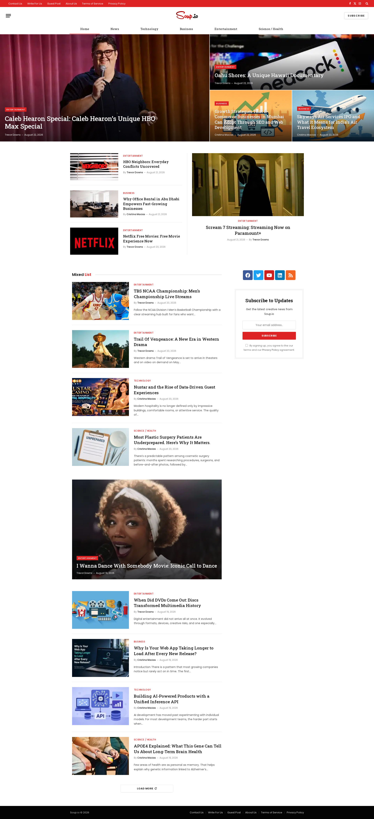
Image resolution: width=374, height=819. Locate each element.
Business (186, 29)
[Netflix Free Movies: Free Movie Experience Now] (94, 241)
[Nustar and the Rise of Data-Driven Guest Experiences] (100, 397)
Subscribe (356, 16)
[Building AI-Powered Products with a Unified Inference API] (100, 706)
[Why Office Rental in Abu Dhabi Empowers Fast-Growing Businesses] (94, 203)
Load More (145, 788)
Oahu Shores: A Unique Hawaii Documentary (269, 75)
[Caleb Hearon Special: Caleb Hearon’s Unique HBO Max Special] (104, 87)
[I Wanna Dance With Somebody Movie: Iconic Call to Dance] (147, 529)
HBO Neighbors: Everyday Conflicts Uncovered (146, 164)
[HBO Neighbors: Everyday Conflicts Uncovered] (94, 166)
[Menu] (8, 15)
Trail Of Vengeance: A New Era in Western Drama (176, 341)
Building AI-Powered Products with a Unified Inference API (171, 698)
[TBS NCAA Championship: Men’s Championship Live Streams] (100, 301)
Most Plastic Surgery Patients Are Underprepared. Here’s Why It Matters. (172, 439)
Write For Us (34, 3)
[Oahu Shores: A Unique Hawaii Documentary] (292, 62)
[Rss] (290, 275)
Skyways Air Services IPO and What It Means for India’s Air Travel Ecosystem (328, 122)
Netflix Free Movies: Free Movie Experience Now (151, 238)
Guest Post (54, 3)
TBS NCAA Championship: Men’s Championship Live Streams (167, 293)
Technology (149, 29)
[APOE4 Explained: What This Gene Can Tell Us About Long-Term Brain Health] (100, 756)
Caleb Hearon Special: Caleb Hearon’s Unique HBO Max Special (80, 122)
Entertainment (225, 29)
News (114, 29)
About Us (71, 3)
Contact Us (15, 3)
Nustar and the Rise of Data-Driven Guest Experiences (174, 389)
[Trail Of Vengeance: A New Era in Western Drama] (100, 349)
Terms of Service (92, 3)
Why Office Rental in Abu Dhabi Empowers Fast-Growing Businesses (151, 204)
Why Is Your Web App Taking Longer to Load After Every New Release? (173, 650)
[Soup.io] (187, 15)
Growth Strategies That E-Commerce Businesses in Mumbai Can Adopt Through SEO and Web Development (249, 119)
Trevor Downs (13, 134)
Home (84, 29)
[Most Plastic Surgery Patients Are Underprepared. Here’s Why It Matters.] (100, 447)
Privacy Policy (116, 3)
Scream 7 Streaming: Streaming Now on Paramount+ (248, 230)
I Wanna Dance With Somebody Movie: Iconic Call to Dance (147, 566)
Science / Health (271, 29)
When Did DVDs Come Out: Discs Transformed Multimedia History (167, 602)
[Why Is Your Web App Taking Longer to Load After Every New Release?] (100, 658)
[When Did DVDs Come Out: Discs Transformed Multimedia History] (100, 610)
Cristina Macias (224, 134)
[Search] (366, 3)
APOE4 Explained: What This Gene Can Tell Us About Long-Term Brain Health (177, 748)
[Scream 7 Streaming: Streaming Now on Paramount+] (248, 184)
